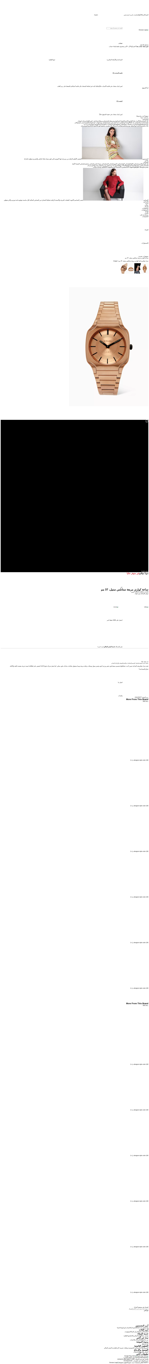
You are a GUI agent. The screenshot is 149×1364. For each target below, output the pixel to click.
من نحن (146, 1340)
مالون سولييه (120, 124)
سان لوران (136, 126)
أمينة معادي (136, 121)
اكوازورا (130, 121)
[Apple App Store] (142, 1356)
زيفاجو (88, 126)
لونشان (138, 124)
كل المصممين (144, 121)
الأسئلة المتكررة (137, 1335)
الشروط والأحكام (143, 1348)
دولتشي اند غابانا (134, 122)
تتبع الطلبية (127, 1335)
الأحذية (142, 1331)
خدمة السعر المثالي (109, 1348)
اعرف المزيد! (100, 646)
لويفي (141, 124)
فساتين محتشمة (88, 164)
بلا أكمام (115, 167)
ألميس (146, 165)
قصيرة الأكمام (121, 167)
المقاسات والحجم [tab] (127, 663)
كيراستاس (145, 124)
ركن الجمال (133, 1331)
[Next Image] (135, 413)
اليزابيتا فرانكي (126, 122)
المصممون (145, 159)
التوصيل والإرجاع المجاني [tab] (117, 663)
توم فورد (100, 126)
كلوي (88, 121)
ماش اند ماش (133, 124)
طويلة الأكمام (129, 167)
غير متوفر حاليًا (144, 661)
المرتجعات (136, 1352)
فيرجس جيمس (111, 122)
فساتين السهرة (117, 164)
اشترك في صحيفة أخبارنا (141, 1307)
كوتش (146, 122)
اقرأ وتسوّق (145, 1344)
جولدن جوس (96, 122)
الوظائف (142, 1340)
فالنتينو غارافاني (94, 126)
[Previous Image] (135, 280)
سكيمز (124, 126)
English (96, 15)
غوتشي (91, 122)
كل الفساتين (145, 164)
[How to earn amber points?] (135, 627)
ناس (91, 124)
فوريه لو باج (118, 122)
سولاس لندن (119, 126)
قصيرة (146, 167)
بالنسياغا (125, 121)
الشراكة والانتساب (135, 1340)
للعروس (140, 164)
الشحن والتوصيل (143, 1352)
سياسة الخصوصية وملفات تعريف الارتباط (127, 1348)
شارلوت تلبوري (94, 121)
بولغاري (99, 121)
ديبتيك (140, 122)
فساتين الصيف (109, 164)
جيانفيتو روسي (103, 122)
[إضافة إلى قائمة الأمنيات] (128, 655)
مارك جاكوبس (106, 124)
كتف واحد (101, 167)
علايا (140, 121)
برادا (140, 126)
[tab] (144, 268)
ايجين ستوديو (139, 165)
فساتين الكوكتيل (133, 164)
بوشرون (115, 121)
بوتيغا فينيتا (120, 121)
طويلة (134, 167)
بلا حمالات (96, 167)
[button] (144, 45)
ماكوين (98, 124)
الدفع (131, 1335)
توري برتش (106, 126)
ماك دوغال (127, 124)
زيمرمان (83, 126)
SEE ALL (145, 701)
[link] (112, 46)
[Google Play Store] (130, 1356)
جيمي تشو (82, 122)
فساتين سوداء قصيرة (99, 164)
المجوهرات (127, 1331)
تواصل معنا (145, 1335)
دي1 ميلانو (143, 573)
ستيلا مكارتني (112, 126)
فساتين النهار (125, 164)
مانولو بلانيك (113, 124)
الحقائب (138, 1331)
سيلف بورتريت (130, 126)
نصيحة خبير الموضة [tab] (143, 663)
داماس (143, 122)
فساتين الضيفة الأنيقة (78, 164)
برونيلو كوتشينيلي (108, 121)
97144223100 (128, 1361)
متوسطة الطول (140, 167)
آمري (144, 165)
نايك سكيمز (145, 126)
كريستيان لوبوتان (82, 121)
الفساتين (145, 200)
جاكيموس (87, 122)
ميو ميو (94, 124)
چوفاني (77, 122)
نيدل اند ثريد (87, 124)
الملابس (146, 1331)
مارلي (101, 124)
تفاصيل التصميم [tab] (135, 663)
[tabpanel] (74, 666)
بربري (102, 121)
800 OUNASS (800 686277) (126, 1359)
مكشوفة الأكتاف (108, 167)
